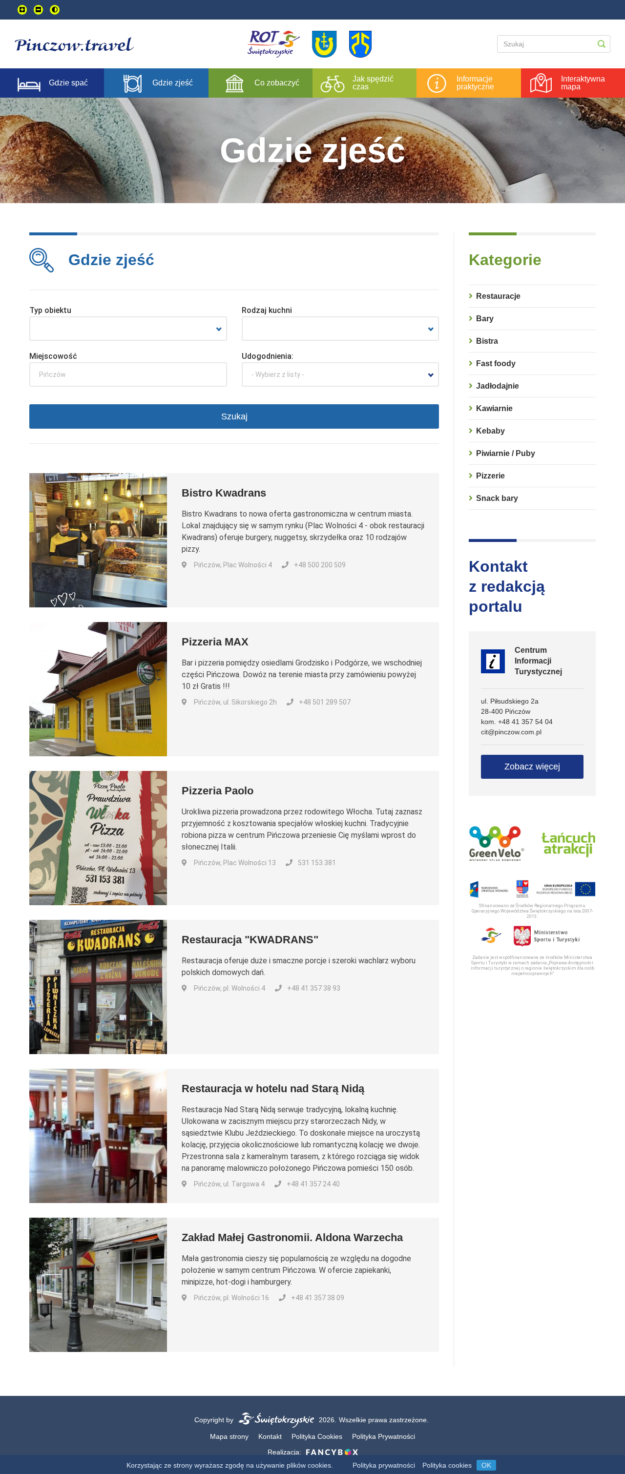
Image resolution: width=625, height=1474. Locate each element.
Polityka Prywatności (383, 1436)
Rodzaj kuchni (267, 310)
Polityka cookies (447, 1465)
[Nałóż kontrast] (55, 10)
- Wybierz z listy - (277, 374)
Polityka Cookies (317, 1436)
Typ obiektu (50, 310)
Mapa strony (229, 1436)
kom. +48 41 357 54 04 (517, 722)
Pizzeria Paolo (217, 791)
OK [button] (486, 1465)
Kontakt (270, 1436)
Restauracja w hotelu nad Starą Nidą (273, 1088)
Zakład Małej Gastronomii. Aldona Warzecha (292, 1237)
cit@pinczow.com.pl (511, 732)
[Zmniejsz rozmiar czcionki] (38, 10)
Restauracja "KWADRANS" (250, 940)
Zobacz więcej (532, 766)
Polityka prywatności (384, 1465)
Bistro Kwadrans (224, 493)
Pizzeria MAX (215, 642)
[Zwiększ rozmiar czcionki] (22, 10)
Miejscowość (53, 356)
